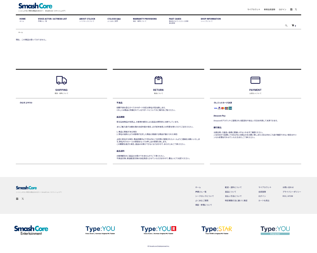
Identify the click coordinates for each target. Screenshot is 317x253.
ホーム (20, 32)
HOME (23, 20)
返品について (230, 191)
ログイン (282, 9)
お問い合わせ (288, 187)
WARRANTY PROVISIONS (145, 20)
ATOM (290, 196)
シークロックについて (204, 196)
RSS (284, 196)
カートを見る (264, 200)
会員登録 (262, 191)
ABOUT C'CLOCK (87, 20)
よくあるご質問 (201, 200)
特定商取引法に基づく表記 (236, 200)
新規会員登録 (269, 9)
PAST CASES (178, 21)
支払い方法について (233, 196)
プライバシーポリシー (292, 191)
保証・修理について (203, 204)
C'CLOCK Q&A (114, 20)
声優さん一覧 (200, 191)
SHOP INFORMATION (211, 20)
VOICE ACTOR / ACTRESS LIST (52, 20)
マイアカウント (253, 9)
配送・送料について (233, 187)
